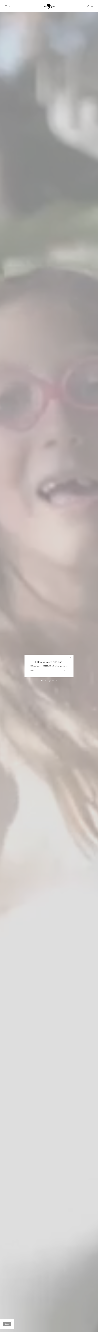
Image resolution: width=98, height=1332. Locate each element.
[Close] (71, 657)
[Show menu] (5, 6)
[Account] (88, 6)
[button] (10, 6)
